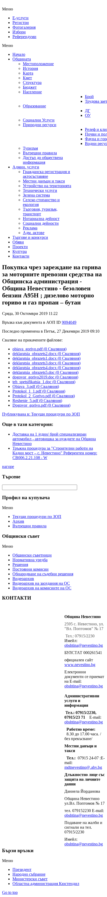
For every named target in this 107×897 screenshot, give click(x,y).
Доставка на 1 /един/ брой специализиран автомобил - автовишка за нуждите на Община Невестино (54, 439)
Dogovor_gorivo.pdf (41, 405)
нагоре (8, 466)
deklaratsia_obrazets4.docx (46, 367)
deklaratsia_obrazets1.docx (46, 358)
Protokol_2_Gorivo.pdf (43, 396)
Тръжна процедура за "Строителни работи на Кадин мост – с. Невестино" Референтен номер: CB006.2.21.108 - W (54, 453)
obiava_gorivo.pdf (39, 349)
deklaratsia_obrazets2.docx (46, 353)
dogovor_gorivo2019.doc (45, 377)
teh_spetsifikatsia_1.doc (43, 382)
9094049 (69, 322)
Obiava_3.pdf (35, 386)
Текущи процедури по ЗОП (55, 414)
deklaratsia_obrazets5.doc (45, 372)
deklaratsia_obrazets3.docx (46, 363)
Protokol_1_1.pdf (38, 391)
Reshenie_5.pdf (37, 400)
